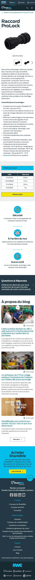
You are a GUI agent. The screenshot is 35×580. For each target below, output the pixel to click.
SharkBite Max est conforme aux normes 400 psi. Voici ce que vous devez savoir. (16, 423)
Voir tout (16, 439)
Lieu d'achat (16, 471)
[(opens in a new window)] (21, 2)
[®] (12, 2)
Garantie (6, 155)
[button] (17, 194)
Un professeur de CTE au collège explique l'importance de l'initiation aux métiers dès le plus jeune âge (17, 377)
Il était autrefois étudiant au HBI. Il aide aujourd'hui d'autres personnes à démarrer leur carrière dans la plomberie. (17, 332)
